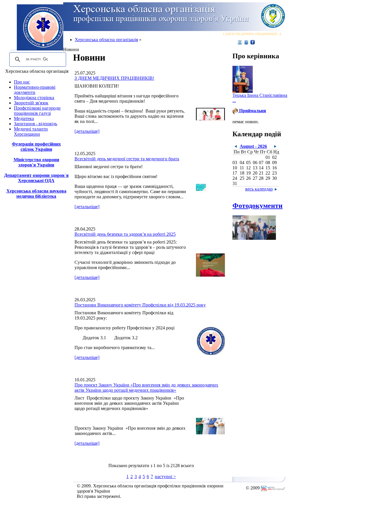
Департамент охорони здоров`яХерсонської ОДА (36, 178)
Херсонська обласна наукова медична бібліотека (36, 193)
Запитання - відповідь (35, 123)
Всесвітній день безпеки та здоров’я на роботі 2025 (125, 234)
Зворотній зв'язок (31, 102)
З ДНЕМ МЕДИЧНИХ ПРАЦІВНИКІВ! (247, 34)
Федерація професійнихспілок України (36, 146)
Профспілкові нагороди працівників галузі (37, 111)
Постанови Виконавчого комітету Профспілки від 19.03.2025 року (140, 304)
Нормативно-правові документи (34, 90)
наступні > (165, 476)
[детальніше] (86, 131)
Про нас (22, 81)
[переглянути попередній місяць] (235, 145)
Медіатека (24, 118)
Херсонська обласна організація (106, 39)
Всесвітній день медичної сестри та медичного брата (126, 158)
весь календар (259, 188)
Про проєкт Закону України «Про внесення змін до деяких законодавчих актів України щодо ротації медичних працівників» (146, 387)
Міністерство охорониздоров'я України (36, 162)
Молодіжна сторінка (34, 97)
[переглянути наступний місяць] (275, 145)
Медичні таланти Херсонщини (31, 131)
